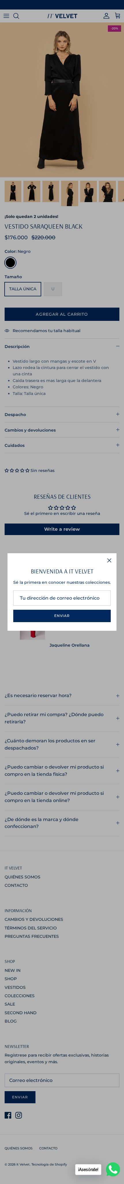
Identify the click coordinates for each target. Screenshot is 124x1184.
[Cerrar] (109, 560)
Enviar (62, 615)
